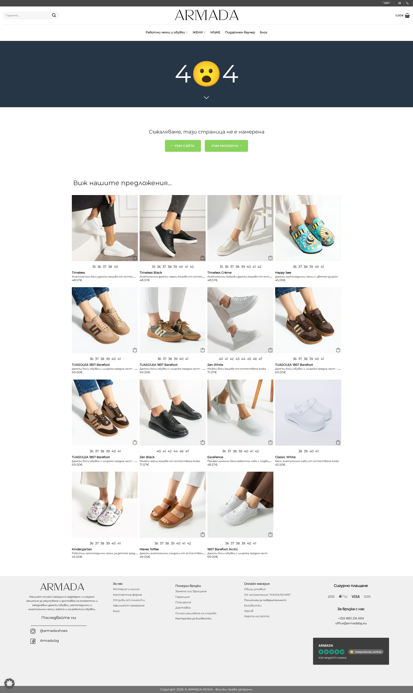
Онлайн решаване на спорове (195, 613)
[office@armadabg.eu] (400, 3)
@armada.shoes (54, 631)
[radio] (94, 266)
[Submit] (54, 15)
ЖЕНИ (198, 32)
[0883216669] (408, 3)
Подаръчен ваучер (240, 32)
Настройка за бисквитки (193, 618)
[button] (403, 15)
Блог (263, 32)
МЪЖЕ (215, 32)
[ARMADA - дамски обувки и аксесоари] (206, 15)
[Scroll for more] (206, 98)
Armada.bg (49, 641)
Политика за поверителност (265, 600)
